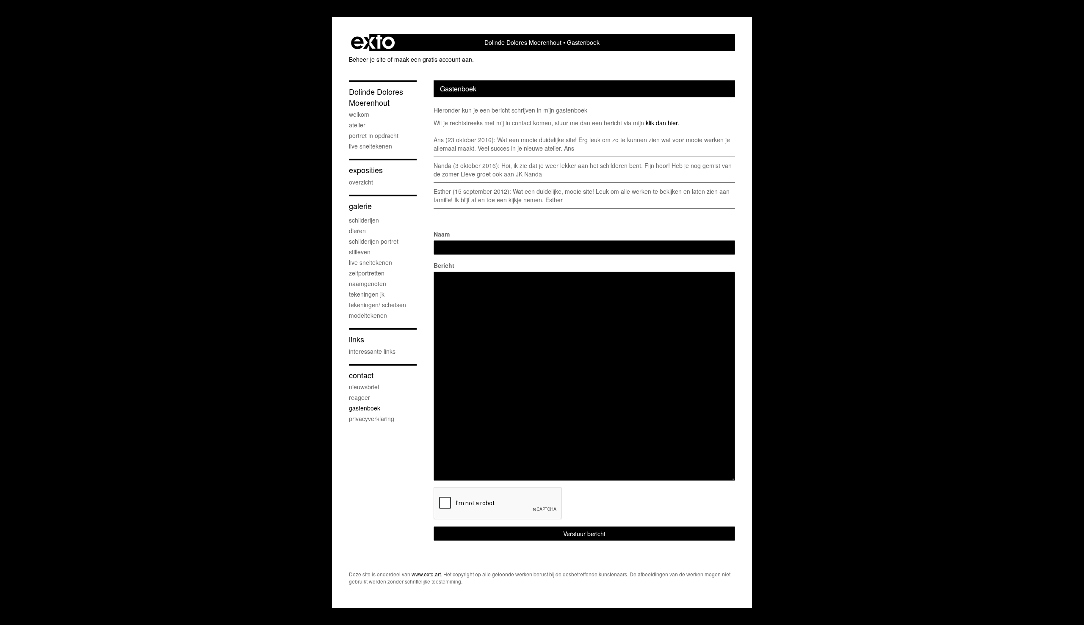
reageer (359, 397)
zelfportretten (366, 273)
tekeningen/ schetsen (377, 304)
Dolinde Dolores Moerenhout (522, 42)
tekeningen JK (366, 294)
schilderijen (364, 220)
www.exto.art (426, 574)
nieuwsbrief (364, 387)
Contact (361, 375)
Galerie (360, 206)
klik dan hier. (662, 122)
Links (356, 339)
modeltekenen (368, 315)
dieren (357, 230)
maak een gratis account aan (433, 59)
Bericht (444, 265)
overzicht (361, 182)
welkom (359, 114)
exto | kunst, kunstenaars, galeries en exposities (373, 42)
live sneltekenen (370, 146)
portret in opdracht (373, 135)
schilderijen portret (373, 241)
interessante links (372, 351)
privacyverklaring (371, 418)
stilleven (360, 252)
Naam (442, 234)
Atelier (357, 125)
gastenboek (364, 408)
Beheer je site (367, 59)
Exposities (366, 170)
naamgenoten (367, 283)
